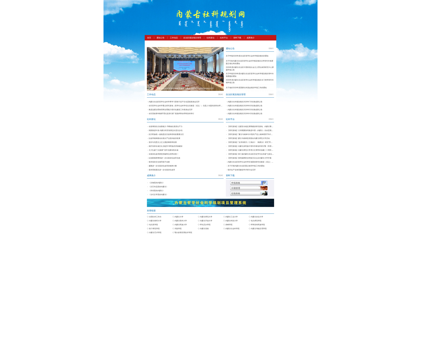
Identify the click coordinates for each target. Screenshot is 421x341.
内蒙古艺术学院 (155, 232)
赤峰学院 (228, 225)
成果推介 (251, 38)
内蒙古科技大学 (231, 221)
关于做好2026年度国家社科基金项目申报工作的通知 (246, 88)
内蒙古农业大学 (257, 217)
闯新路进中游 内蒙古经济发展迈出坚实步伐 (165, 130)
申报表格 (235, 183)
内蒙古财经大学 (155, 221)
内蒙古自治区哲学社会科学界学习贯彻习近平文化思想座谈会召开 (174, 102)
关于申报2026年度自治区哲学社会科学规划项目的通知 (247, 56)
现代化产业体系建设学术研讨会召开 (242, 170)
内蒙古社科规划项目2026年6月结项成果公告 (245, 106)
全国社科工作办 (155, 217)
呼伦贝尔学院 (205, 225)
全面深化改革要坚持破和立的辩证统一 (163, 154)
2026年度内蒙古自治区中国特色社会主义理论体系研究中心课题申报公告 (250, 68)
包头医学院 (153, 225)
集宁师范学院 (154, 228)
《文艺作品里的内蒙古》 (158, 187)
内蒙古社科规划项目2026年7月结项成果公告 (245, 102)
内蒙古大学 (179, 217)
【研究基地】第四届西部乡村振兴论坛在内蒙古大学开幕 (249, 158)
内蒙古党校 (204, 228)
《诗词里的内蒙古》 (156, 191)
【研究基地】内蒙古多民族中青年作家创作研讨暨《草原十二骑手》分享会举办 (258, 146)
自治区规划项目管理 (192, 38)
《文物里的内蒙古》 (156, 183)
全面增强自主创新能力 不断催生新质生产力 (165, 126)
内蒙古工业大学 (231, 217)
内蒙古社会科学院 (232, 228)
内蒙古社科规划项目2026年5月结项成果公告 (245, 110)
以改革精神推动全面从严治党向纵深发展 (164, 138)
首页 (149, 38)
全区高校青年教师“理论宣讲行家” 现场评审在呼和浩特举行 (171, 113)
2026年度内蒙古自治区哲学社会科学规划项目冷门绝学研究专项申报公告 (250, 81)
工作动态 (174, 38)
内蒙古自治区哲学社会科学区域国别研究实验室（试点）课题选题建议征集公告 (258, 162)
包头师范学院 (256, 221)
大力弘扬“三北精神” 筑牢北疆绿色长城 (163, 150)
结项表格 (235, 193)
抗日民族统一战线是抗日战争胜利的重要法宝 (166, 134)
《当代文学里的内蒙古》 (158, 194)
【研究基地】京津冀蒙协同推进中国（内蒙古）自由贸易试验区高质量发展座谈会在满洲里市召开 (265, 130)
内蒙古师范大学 (206, 217)
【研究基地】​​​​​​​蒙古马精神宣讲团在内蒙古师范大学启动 (249, 138)
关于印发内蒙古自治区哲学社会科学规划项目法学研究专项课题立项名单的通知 (249, 62)
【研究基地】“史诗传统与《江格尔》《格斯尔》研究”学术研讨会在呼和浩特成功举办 (261, 142)
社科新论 (210, 38)
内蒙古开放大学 (206, 221)
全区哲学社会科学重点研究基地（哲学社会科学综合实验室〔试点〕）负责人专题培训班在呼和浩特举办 (189, 106)
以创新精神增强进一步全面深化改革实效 (164, 158)
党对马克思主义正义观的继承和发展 (163, 142)
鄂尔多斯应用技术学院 (183, 232)
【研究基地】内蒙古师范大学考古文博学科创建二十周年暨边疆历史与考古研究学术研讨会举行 (264, 150)
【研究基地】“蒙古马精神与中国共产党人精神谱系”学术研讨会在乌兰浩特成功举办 (260, 134)
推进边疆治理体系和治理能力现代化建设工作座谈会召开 (171, 110)
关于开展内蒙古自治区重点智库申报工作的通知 (246, 166)
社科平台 (224, 38)
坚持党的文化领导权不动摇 (159, 162)
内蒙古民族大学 (181, 225)
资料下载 (237, 38)
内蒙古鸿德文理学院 (259, 228)
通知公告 (160, 38)
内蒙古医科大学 (181, 221)
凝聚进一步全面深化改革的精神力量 (163, 166)
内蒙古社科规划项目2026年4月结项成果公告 (245, 113)
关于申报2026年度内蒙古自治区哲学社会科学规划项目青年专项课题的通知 (250, 75)
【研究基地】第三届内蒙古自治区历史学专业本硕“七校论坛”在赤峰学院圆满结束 (259, 154)
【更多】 (271, 48)
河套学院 (178, 228)
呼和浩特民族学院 (258, 225)
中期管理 (235, 188)
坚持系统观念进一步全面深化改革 (162, 170)
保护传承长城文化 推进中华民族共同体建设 (165, 146)
